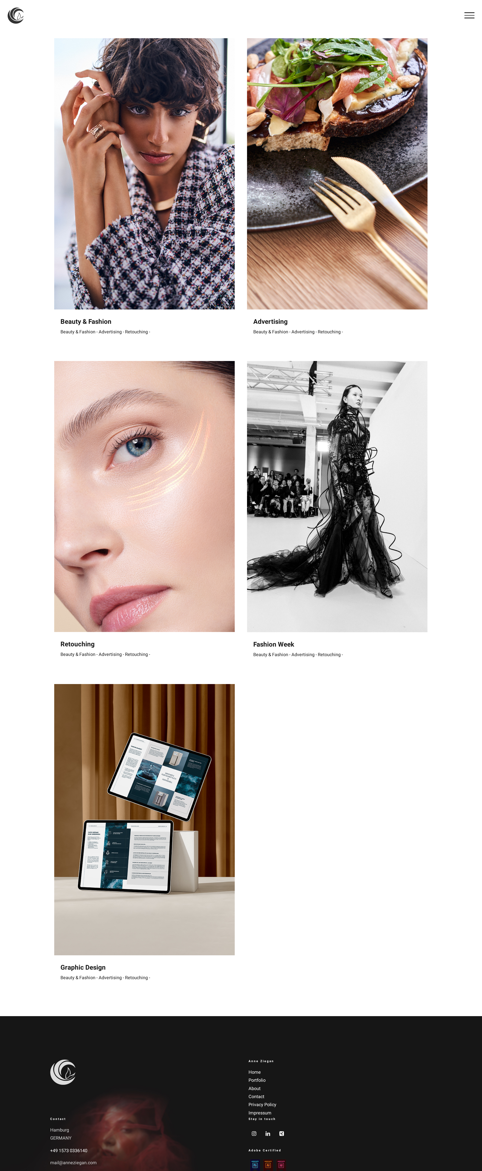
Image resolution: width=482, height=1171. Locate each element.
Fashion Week (273, 644)
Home (255, 1072)
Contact (256, 1096)
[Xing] (281, 1133)
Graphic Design (83, 967)
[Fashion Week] (337, 496)
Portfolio (257, 1080)
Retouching (78, 644)
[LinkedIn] (267, 1133)
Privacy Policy (262, 1104)
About (255, 1088)
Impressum (260, 1113)
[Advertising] (337, 173)
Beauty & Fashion (86, 322)
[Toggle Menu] (469, 15)
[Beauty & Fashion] (144, 173)
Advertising (270, 322)
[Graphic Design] (144, 819)
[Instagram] (254, 1133)
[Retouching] (144, 496)
